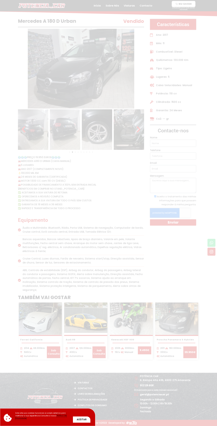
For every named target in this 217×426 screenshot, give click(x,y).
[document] (108, 213)
